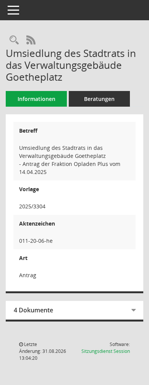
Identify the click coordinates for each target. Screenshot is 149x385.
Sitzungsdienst (105, 351)
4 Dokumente (33, 310)
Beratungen (99, 98)
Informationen (36, 98)
